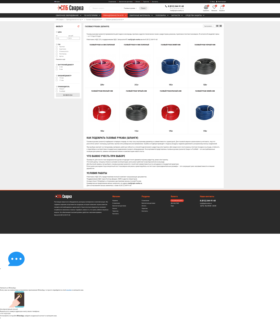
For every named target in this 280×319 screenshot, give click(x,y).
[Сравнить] (88, 80)
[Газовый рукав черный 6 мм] (136, 112)
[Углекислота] (56, 51)
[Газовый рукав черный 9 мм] (205, 66)
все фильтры (68, 95)
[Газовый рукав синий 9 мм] (170, 66)
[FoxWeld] (56, 91)
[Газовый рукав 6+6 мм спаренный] (102, 66)
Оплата (138, 1)
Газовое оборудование (93, 19)
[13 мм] (56, 78)
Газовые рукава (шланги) (114, 19)
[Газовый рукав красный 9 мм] (102, 112)
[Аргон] (56, 56)
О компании (112, 1)
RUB (57, 2)
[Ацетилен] (56, 49)
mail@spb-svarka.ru (177, 10)
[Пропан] (56, 46)
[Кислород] (56, 54)
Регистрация (222, 1)
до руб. (71, 35)
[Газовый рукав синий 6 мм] (205, 112)
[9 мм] (56, 69)
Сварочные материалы (139, 15)
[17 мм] (56, 80)
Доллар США (175, 203)
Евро (172, 206)
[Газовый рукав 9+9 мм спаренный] (136, 66)
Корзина (115, 200)
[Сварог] (56, 89)
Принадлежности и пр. (113, 15)
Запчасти (175, 15)
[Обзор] (95, 80)
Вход (213, 1)
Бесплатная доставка (126, 1)
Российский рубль (177, 200)
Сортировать (208, 26)
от (57, 35)
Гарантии (146, 1)
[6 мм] (56, 67)
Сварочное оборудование (67, 15)
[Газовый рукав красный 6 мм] (170, 112)
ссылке (69, 290)
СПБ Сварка (60, 19)
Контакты (155, 1)
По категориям (91, 15)
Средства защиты (194, 15)
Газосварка (161, 15)
